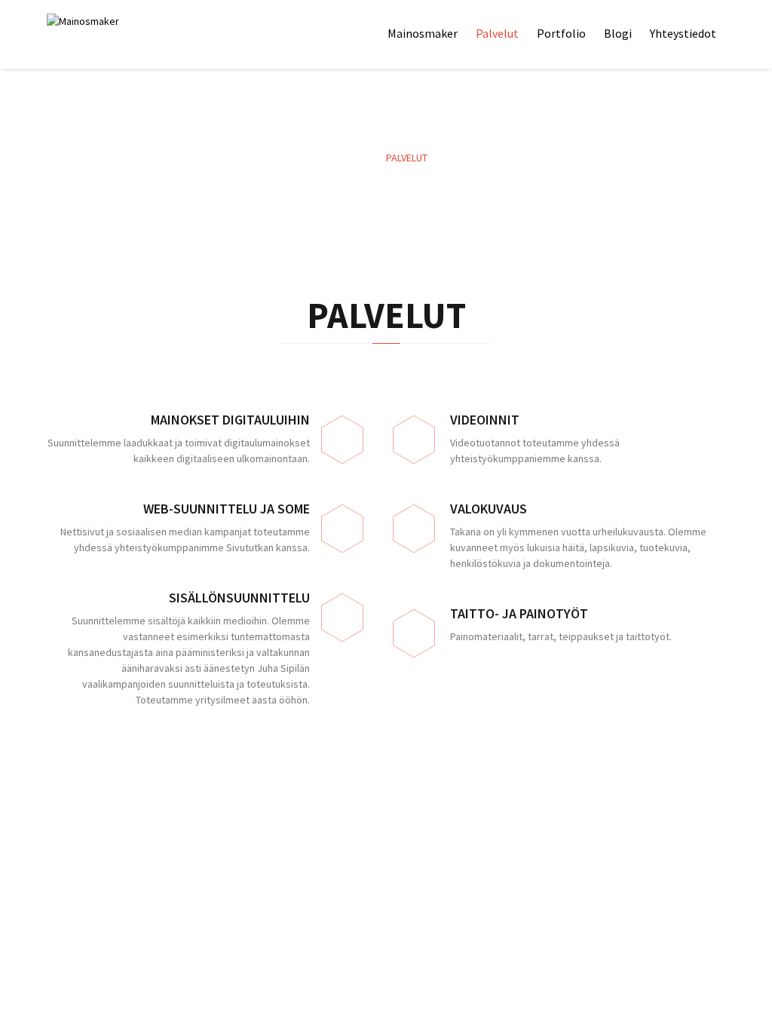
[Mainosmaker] (114, 21)
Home (358, 157)
